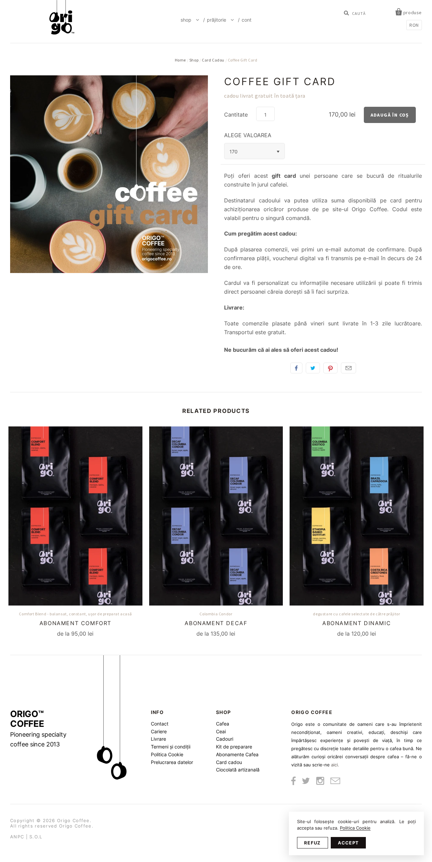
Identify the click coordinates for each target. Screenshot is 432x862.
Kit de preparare (234, 746)
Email (348, 368)
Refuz (312, 842)
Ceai (221, 731)
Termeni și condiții (170, 746)
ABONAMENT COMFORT (75, 623)
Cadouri (224, 739)
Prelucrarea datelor (172, 762)
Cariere (159, 731)
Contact (159, 723)
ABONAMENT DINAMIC (356, 623)
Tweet (313, 368)
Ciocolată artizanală (238, 769)
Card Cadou (213, 60)
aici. (335, 764)
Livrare (158, 739)
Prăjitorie (217, 20)
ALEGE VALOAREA (247, 135)
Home (180, 60)
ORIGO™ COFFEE (38, 728)
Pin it (330, 368)
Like (296, 368)
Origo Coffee (73, 820)
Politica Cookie (167, 754)
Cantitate (236, 114)
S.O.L (36, 836)
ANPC (17, 836)
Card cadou (229, 762)
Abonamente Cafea (237, 754)
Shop (187, 20)
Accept (348, 842)
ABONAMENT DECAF (216, 623)
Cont (246, 20)
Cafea (222, 723)
